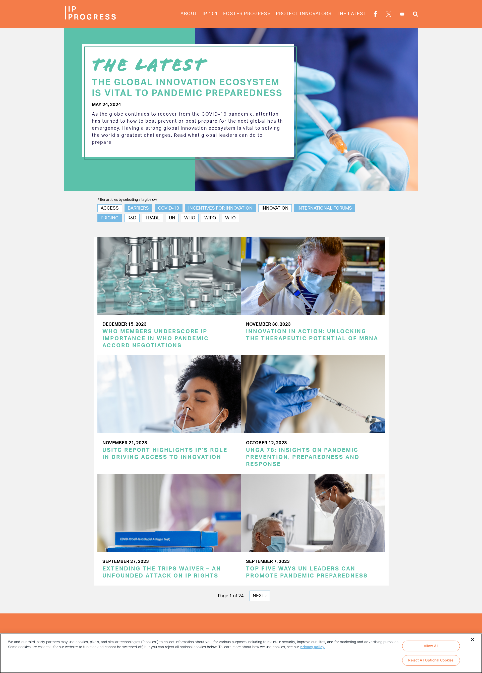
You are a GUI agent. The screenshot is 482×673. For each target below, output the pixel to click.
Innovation (275, 208)
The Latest (352, 14)
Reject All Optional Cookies (431, 660)
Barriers (138, 208)
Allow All (431, 646)
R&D (132, 218)
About (189, 14)
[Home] (90, 13)
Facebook (375, 15)
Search (415, 15)
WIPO (210, 218)
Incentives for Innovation (220, 208)
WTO (230, 218)
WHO (189, 218)
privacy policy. (312, 647)
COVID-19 (168, 208)
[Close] (472, 639)
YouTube (402, 14)
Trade (152, 218)
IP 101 (210, 14)
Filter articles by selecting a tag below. (127, 200)
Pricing (109, 218)
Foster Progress (247, 14)
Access (110, 208)
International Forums (324, 208)
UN (172, 218)
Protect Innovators (304, 14)
